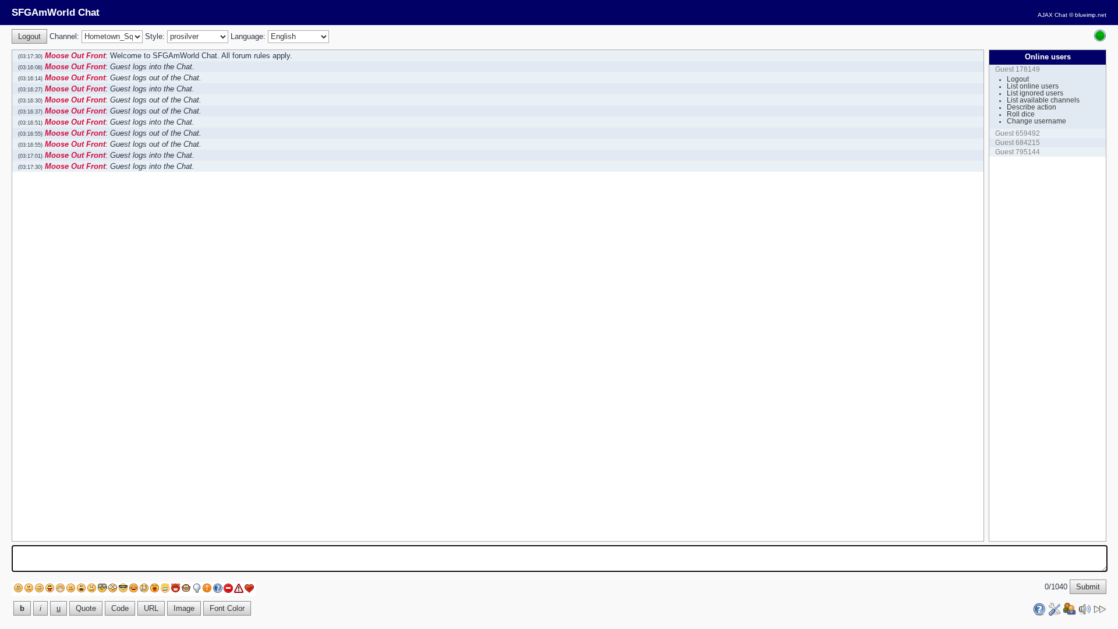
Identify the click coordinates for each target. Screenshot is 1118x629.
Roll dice (1021, 114)
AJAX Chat (1052, 15)
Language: (248, 36)
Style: (155, 36)
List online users (1033, 86)
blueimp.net (1090, 15)
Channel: (64, 36)
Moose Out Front (75, 55)
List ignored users (1035, 93)
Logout (1018, 79)
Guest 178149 (1017, 69)
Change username (1036, 121)
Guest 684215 (1017, 142)
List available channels (1043, 100)
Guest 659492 (1017, 133)
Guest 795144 (1017, 152)
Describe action (1031, 107)
